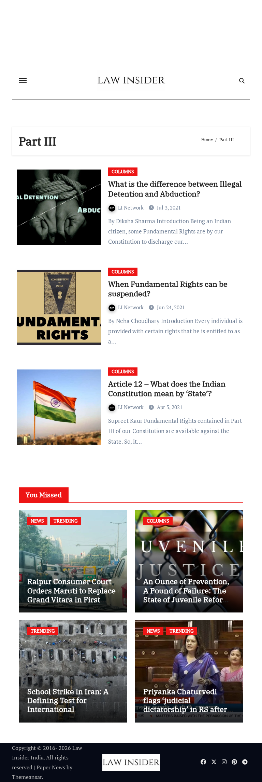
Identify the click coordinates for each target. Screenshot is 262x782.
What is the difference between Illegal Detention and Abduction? (175, 189)
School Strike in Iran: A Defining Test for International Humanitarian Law (67, 704)
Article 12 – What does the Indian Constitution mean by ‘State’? (166, 389)
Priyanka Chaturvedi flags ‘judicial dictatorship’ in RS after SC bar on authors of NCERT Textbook (185, 709)
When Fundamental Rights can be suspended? (168, 289)
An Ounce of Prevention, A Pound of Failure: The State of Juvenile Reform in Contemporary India (186, 594)
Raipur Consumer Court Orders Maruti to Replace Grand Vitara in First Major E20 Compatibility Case (71, 599)
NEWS (37, 520)
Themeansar (27, 777)
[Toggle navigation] (23, 80)
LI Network (131, 207)
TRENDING (66, 520)
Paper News (51, 767)
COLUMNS (123, 171)
